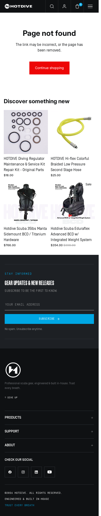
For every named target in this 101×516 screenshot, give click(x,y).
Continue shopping (49, 68)
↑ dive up (11, 397)
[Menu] (90, 6)
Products (13, 418)
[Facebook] (10, 472)
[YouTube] (49, 472)
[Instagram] (23, 472)
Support (12, 431)
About (10, 445)
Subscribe (46, 318)
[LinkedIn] (36, 472)
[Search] (51, 6)
